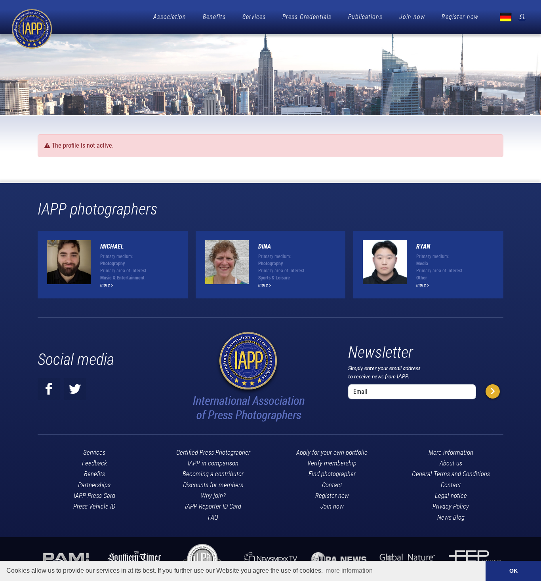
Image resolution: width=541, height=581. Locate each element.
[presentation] (510, 267)
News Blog (451, 517)
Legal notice (451, 495)
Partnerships (94, 485)
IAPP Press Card (94, 495)
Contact (332, 485)
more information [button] (349, 570)
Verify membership (331, 463)
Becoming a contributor (213, 474)
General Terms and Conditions (451, 474)
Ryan (423, 246)
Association (169, 17)
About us (451, 463)
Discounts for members (213, 485)
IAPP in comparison (213, 463)
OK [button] (513, 571)
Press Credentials (306, 17)
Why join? (213, 495)
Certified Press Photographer (213, 452)
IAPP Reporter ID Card (213, 506)
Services (254, 17)
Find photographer (332, 474)
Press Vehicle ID (94, 506)
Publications (365, 17)
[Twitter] (75, 389)
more (105, 285)
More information (451, 452)
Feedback (94, 463)
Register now (460, 17)
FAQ (213, 517)
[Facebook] (49, 389)
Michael (112, 246)
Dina (264, 246)
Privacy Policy (450, 506)
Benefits (214, 17)
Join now (412, 17)
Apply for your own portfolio (332, 452)
